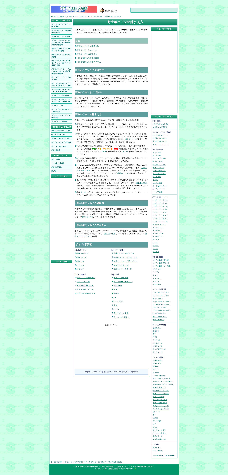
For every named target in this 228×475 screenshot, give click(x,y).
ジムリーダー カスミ (160, 203)
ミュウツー (157, 278)
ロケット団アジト (159, 171)
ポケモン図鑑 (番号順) (161, 260)
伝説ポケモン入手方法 (123, 269)
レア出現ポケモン (159, 314)
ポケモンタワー (158, 168)
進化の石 (156, 331)
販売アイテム (157, 346)
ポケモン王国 (113, 469)
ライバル (156, 240)
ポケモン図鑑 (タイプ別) (161, 266)
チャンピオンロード (160, 186)
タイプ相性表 (157, 450)
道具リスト (157, 328)
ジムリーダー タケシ (160, 200)
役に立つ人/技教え (121, 317)
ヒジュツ (80, 265)
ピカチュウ (157, 269)
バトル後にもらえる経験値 (88, 58)
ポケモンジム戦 (83, 282)
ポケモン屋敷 (157, 183)
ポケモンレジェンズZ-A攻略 (73, 462)
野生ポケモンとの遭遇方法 (88, 46)
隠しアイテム (157, 352)
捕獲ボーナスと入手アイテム (126, 261)
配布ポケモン (157, 298)
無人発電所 (157, 177)
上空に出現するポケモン (161, 311)
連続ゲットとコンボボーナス (126, 257)
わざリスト (157, 447)
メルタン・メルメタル (161, 295)
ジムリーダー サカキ (160, 221)
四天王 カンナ (158, 227)
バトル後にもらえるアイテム (89, 62)
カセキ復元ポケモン (160, 307)
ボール (103, 151)
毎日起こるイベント (160, 138)
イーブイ (156, 272)
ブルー (155, 249)
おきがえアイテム (159, 349)
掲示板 (119, 462)
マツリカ (156, 252)
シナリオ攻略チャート (161, 135)
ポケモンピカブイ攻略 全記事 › (164, 456)
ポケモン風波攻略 (56, 462)
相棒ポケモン (82, 253)
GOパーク (118, 285)
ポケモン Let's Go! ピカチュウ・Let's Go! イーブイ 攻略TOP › (111, 372)
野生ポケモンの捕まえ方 (87, 54)
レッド (155, 243)
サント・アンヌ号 (159, 159)
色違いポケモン (158, 320)
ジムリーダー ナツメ (160, 212)
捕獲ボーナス (130, 139)
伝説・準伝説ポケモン (161, 292)
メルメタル (157, 284)
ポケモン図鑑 (99, 462)
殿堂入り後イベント (160, 141)
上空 (115, 305)
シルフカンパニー (159, 174)
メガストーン (157, 343)
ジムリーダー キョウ (160, 215)
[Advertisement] (111, 344)
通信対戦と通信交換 (85, 285)
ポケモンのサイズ (121, 265)
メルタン (156, 281)
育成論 (114, 462)
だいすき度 (118, 301)
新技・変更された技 (85, 289)
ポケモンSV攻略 (88, 462)
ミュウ (155, 275)
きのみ (126, 151)
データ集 (108, 462)
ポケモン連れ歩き (121, 278)
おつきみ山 (157, 155)
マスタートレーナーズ (86, 293)
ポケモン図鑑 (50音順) (161, 263)
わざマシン (157, 340)
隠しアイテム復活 (121, 313)
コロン (116, 309)
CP (115, 297)
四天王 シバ (157, 230)
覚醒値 (116, 293)
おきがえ (80, 269)
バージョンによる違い (161, 124)
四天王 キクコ (158, 233)
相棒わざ (80, 261)
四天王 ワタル (158, 237)
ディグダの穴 (157, 162)
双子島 (155, 180)
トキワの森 (157, 152)
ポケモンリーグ (158, 189)
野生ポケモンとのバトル (87, 50)
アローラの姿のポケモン (161, 304)
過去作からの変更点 (160, 127)
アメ (113, 233)
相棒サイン (81, 257)
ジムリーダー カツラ (160, 218)
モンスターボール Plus (123, 282)
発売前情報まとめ (159, 439)
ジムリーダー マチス (160, 206)
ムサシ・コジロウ (159, 224)
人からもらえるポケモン (161, 301)
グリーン (156, 246)
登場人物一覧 (157, 436)
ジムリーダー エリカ (160, 209)
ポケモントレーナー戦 (86, 278)
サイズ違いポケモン (160, 317)
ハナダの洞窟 (157, 192)
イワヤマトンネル (159, 165)
